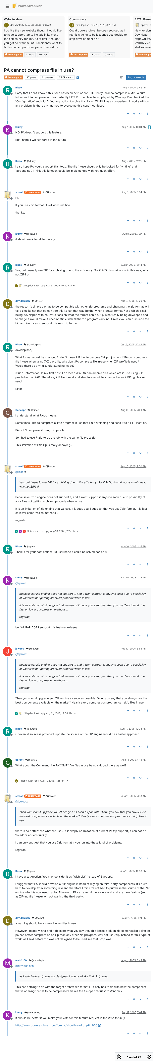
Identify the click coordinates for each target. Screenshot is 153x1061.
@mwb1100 (33, 1012)
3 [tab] (62, 63)
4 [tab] (68, 63)
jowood (19, 648)
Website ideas (13, 19)
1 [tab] (50, 63)
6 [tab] (79, 63)
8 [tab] (91, 63)
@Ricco (50, 192)
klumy (19, 126)
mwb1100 (21, 960)
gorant (19, 759)
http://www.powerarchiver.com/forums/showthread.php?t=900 (56, 1025)
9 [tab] (97, 63)
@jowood (31, 728)
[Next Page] (148, 38)
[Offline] (9, 194)
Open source (77, 19)
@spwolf (32, 233)
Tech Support (15, 54)
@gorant (39, 917)
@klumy (31, 161)
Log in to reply (136, 77)
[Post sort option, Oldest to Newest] (121, 77)
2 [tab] (56, 63)
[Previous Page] (5, 38)
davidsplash (17, 25)
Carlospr (20, 410)
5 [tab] (74, 63)
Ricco (18, 87)
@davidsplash (34, 344)
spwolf (144, 25)
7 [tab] (85, 63)
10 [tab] (103, 63)
